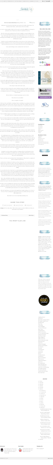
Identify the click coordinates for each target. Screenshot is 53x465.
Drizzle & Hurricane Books (43, 340)
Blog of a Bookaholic (42, 357)
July (41, 398)
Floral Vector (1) (40, 139)
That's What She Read (42, 364)
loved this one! (31, 208)
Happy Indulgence (41, 337)
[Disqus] (17, 240)
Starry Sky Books (41, 372)
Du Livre (39, 353)
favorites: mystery (18, 208)
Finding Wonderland (42, 334)
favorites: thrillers (25, 208)
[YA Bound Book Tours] (47, 65)
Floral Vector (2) (40, 140)
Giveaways (32, 1)
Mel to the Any (41, 359)
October (42, 393)
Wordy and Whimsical (42, 365)
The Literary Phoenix (42, 369)
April (41, 402)
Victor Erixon (40, 126)
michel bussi (14, 209)
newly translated (20, 209)
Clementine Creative (41, 138)
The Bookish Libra (41, 363)
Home (1, 1)
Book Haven (40, 352)
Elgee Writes (40, 329)
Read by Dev (40, 318)
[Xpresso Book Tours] (45, 84)
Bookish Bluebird (41, 330)
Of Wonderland (41, 349)
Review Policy (10, 1)
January (41, 407)
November (42, 392)
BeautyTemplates (5, 458)
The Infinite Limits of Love (43, 321)
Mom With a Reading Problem (43, 319)
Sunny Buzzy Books (41, 336)
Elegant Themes (40, 130)
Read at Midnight (41, 326)
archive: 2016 (11, 208)
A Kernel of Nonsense (42, 327)
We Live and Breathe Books (43, 333)
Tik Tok (36, 1)
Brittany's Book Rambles (42, 345)
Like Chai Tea (40, 346)
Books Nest (40, 342)
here (50, 169)
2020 (40, 382)
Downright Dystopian (42, 368)
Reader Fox (40, 361)
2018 (40, 385)
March (41, 404)
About (5, 1)
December (42, 390)
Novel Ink (40, 348)
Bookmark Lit (40, 356)
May (41, 401)
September (42, 395)
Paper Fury (40, 323)
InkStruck (39, 137)
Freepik (39, 132)
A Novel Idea (40, 350)
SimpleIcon (40, 131)
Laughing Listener (41, 317)
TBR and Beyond (41, 341)
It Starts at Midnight (42, 344)
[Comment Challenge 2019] (45, 65)
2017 (40, 387)
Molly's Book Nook (41, 338)
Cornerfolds (40, 325)
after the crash (6, 208)
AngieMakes (40, 136)
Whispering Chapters (42, 360)
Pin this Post (29, 205)
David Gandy (40, 125)
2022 (40, 381)
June (41, 399)
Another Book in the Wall (42, 371)
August (41, 396)
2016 (40, 388)
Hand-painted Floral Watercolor (43, 142)
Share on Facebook (8, 205)
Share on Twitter (19, 205)
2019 (40, 384)
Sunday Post (25, 1)
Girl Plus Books (41, 322)
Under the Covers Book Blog (43, 367)
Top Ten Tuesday (18, 1)
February (42, 405)
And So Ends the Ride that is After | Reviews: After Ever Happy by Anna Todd (28, 450)
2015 (40, 439)
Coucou (39, 129)
